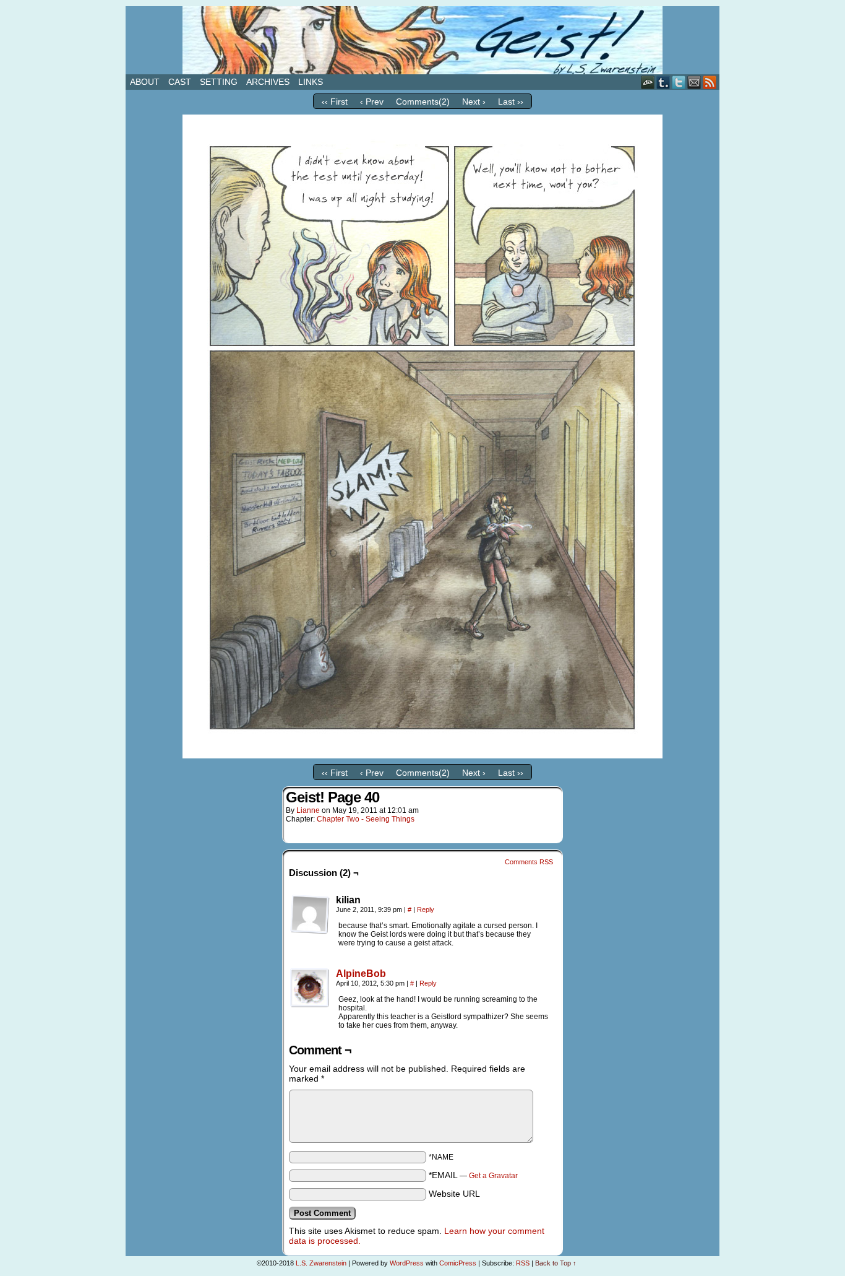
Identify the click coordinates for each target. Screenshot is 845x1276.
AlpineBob (361, 973)
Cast (179, 82)
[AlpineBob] (310, 1005)
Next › (474, 101)
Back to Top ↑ (556, 1263)
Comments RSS (529, 862)
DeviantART (648, 82)
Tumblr (663, 82)
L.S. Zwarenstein (321, 1263)
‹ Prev (372, 101)
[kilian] (310, 914)
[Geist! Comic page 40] (422, 755)
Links (310, 82)
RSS (710, 82)
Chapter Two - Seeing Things (365, 819)
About (145, 82)
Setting (219, 82)
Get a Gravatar (493, 1175)
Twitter (679, 82)
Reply (425, 909)
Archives (268, 82)
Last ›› (510, 101)
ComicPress (457, 1263)
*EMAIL (473, 1175)
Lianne (308, 810)
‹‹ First (335, 101)
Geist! (422, 40)
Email (694, 82)
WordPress (407, 1263)
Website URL (454, 1194)
